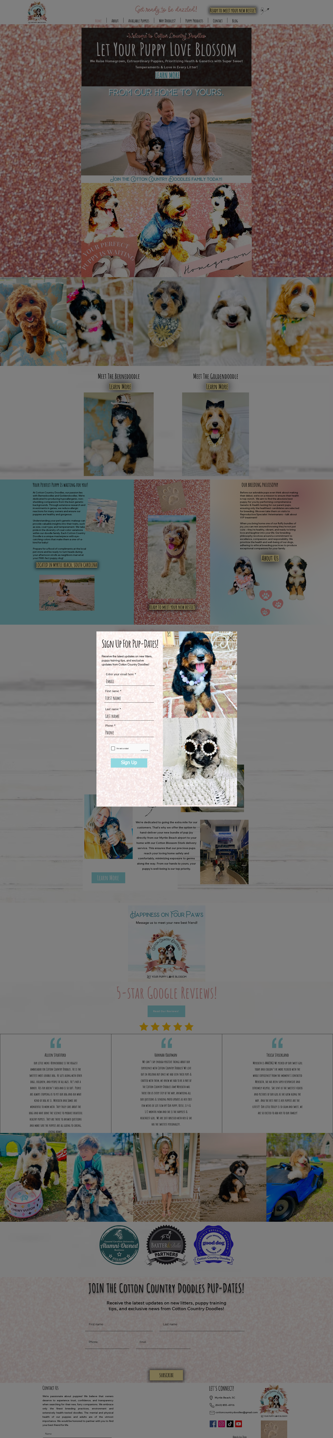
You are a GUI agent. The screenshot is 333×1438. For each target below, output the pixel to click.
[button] (231, 638)
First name (112, 691)
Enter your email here (120, 674)
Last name (112, 709)
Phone (109, 725)
